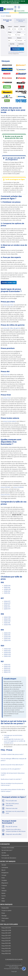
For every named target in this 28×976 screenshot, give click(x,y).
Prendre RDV (5, 908)
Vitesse (19, 32)
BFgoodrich (5, 883)
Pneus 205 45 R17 (6, 933)
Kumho (4, 896)
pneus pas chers (8, 305)
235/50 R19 (7, 633)
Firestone (4, 885)
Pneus (3, 913)
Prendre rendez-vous (9, 282)
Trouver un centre (6, 910)
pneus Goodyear (18, 487)
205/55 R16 (7, 585)
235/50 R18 (7, 621)
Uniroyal (4, 875)
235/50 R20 (7, 656)
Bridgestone (5, 872)
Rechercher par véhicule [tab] (20, 20)
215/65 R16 (7, 591)
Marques (19, 37)
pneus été (6, 374)
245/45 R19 (7, 636)
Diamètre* (22, 26)
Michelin (4, 865)
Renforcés (21, 43)
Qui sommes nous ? (7, 850)
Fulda (3, 888)
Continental (5, 867)
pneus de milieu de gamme (12, 328)
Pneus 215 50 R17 (6, 938)
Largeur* (10, 26)
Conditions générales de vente (13, 965)
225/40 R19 (7, 640)
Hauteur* (16, 26)
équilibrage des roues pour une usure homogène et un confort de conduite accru (14, 741)
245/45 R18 (7, 624)
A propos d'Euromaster (8, 847)
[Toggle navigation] (1, 9)
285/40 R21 (7, 672)
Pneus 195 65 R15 (6, 946)
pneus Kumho (5, 494)
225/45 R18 (7, 619)
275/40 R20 (7, 649)
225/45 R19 (7, 638)
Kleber (3, 901)
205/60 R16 (7, 589)
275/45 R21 (7, 664)
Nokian (3, 893)
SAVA (3, 898)
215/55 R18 (7, 623)
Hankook (4, 890)
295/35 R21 (7, 668)
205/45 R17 (7, 603)
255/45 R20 (7, 650)
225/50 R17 (7, 609)
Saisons (10, 37)
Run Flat (12, 43)
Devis (3, 921)
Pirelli (3, 878)
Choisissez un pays (13, 962)
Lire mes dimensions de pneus (16, 52)
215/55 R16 (7, 593)
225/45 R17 (7, 601)
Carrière (4, 853)
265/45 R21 (7, 670)
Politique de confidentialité (11, 968)
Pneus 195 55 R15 (6, 948)
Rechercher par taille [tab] (7, 20)
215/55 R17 (7, 605)
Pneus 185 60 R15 (6, 953)
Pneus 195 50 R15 (6, 951)
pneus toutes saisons (9, 421)
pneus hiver (7, 398)
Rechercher (16, 49)
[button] (9, 45)
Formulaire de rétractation (9, 858)
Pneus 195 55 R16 (6, 943)
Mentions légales (13, 967)
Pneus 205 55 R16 (6, 928)
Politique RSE (5, 855)
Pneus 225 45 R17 (6, 935)
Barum (3, 870)
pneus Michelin (5, 487)
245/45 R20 (7, 652)
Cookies (22, 968)
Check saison (5, 918)
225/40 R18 (7, 617)
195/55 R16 (7, 587)
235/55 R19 (7, 635)
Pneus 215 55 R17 (6, 940)
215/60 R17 (7, 607)
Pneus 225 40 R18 (6, 930)
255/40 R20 (7, 654)
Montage (4, 915)
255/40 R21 (7, 666)
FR (25, 4)
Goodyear (4, 880)
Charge (9, 32)
